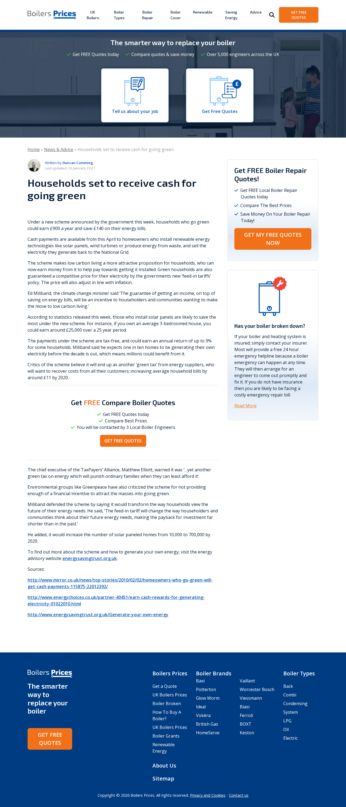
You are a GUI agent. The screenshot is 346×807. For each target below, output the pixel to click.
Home (34, 149)
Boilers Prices (169, 673)
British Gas (207, 724)
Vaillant (247, 681)
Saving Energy (231, 15)
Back (288, 686)
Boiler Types (119, 15)
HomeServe (207, 733)
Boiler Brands (213, 673)
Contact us (238, 795)
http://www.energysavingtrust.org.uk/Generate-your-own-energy (98, 615)
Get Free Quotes (299, 15)
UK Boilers (92, 15)
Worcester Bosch (257, 689)
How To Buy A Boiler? (166, 715)
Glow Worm (207, 698)
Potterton (206, 689)
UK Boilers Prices (169, 695)
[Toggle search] (272, 15)
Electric (290, 738)
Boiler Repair (147, 15)
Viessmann (251, 698)
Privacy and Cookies (207, 795)
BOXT (245, 724)
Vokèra (203, 715)
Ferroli (246, 715)
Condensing (295, 703)
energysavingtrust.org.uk (89, 558)
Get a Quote (164, 686)
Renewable (202, 12)
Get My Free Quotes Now (273, 238)
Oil (286, 729)
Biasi (244, 707)
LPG (287, 721)
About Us (164, 765)
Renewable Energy (163, 748)
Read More (245, 406)
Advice (256, 12)
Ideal (201, 707)
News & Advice (58, 149)
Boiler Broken (166, 703)
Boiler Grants (165, 736)
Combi (289, 695)
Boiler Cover (175, 15)
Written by (69, 162)
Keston (247, 733)
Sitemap (163, 778)
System (290, 712)
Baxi (200, 681)
